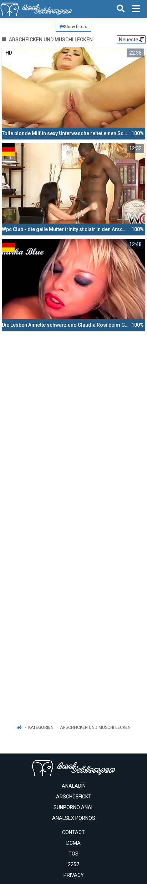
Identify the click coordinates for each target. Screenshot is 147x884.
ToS (73, 854)
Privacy (74, 875)
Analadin (74, 786)
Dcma (73, 843)
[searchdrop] (120, 9)
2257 (73, 864)
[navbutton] (135, 9)
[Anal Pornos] (36, 9)
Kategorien (41, 727)
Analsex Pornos (73, 818)
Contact (73, 832)
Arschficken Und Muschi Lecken (95, 727)
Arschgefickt (73, 796)
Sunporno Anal (74, 807)
